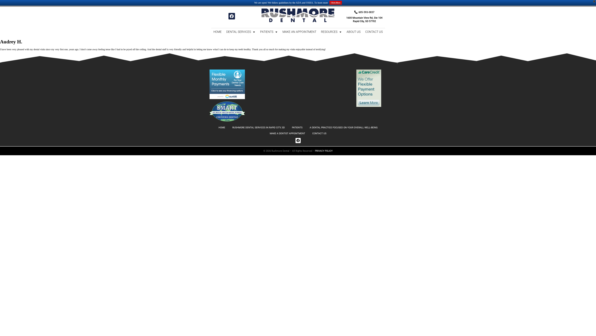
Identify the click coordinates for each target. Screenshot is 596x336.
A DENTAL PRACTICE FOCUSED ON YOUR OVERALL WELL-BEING (344, 127)
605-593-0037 (366, 12)
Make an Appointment (299, 32)
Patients (266, 32)
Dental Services (238, 32)
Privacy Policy (324, 150)
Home (217, 32)
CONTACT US (374, 32)
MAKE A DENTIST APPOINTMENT (287, 133)
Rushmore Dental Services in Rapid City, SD (258, 127)
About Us (354, 32)
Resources (329, 32)
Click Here (335, 3)
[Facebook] (231, 16)
